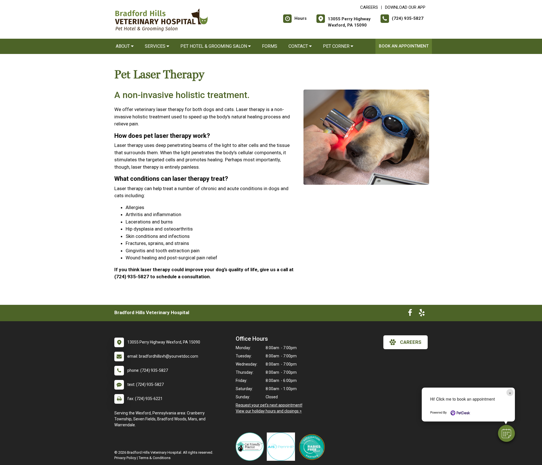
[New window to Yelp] (422, 314)
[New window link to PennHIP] (282, 447)
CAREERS (369, 7)
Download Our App (405, 7)
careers (410, 342)
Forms (269, 46)
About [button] (123, 46)
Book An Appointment (404, 46)
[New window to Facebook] (410, 314)
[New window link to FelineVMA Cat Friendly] (251, 447)
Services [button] (156, 46)
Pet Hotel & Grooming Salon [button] (214, 46)
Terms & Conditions (155, 458)
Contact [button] (299, 46)
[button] (506, 433)
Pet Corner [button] (337, 46)
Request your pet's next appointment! (269, 405)
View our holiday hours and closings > (269, 411)
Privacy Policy (125, 458)
